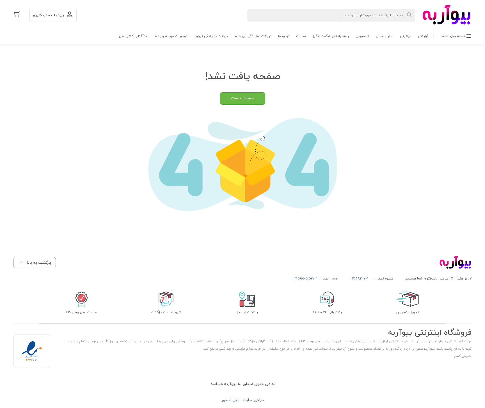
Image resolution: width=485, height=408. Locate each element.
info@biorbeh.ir (305, 278)
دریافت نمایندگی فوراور (211, 36)
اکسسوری (362, 36)
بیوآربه (230, 384)
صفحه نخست (242, 98)
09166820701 (359, 278)
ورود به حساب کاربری (48, 15)
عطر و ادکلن (384, 36)
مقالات (301, 36)
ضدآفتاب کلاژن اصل (133, 36)
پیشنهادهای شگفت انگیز (331, 36)
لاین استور (230, 400)
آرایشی (423, 36)
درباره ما (283, 36)
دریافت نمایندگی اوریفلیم (253, 36)
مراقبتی (405, 36)
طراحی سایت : (251, 400)
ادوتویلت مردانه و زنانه (171, 36)
